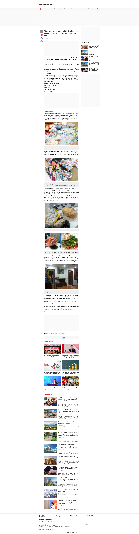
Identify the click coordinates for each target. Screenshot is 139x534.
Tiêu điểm (42, 515)
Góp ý (41, 31)
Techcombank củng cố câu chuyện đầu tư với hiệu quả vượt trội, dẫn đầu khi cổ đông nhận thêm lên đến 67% (70, 356)
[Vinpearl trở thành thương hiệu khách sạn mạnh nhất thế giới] (50, 425)
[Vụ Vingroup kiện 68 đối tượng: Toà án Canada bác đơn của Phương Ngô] (50, 470)
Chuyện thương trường (91, 515)
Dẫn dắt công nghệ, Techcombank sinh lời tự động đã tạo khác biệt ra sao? (52, 373)
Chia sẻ (64, 337)
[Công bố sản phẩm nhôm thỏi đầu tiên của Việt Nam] (50, 493)
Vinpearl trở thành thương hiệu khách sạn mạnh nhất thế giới (68, 422)
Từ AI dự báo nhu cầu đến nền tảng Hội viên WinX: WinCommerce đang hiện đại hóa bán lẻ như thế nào (68, 399)
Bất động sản (74, 515)
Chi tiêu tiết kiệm (61, 333)
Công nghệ (57, 516)
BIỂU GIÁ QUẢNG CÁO (73, 532)
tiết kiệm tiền (52, 333)
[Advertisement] (69, 18)
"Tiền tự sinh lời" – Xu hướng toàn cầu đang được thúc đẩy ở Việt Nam (70, 373)
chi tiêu (56, 333)
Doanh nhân (42, 516)
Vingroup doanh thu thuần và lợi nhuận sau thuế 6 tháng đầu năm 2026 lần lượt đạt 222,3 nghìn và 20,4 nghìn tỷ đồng (68, 446)
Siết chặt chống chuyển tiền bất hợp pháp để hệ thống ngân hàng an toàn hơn (52, 389)
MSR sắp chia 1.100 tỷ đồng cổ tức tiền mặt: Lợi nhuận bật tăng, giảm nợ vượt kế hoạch (68, 411)
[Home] (41, 35)
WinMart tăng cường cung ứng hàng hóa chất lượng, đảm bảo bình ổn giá (70, 388)
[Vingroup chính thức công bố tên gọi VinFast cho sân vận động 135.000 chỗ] (50, 460)
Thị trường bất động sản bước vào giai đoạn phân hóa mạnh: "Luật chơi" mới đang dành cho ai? (68, 479)
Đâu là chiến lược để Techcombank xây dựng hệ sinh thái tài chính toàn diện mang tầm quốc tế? (52, 356)
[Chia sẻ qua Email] (41, 41)
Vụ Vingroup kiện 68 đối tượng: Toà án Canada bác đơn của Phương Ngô (68, 467)
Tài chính (57, 515)
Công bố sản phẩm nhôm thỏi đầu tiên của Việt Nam (68, 490)
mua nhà (46, 333)
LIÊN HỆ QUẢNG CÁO (65, 532)
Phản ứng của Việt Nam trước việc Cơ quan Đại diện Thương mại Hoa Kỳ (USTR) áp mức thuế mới (68, 502)
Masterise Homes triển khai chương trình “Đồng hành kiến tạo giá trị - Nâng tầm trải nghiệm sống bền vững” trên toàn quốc (68, 434)
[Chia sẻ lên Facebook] (41, 38)
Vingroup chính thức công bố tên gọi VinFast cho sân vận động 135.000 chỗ (68, 457)
